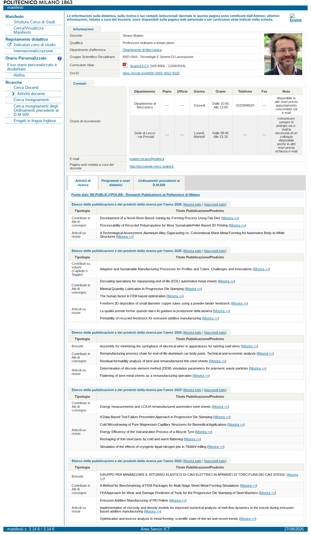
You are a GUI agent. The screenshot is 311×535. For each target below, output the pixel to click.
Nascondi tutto (214, 204)
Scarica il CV (139, 66)
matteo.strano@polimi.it (147, 159)
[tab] (83, 183)
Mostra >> (230, 218)
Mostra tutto (192, 204)
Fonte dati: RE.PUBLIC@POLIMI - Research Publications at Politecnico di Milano (135, 194)
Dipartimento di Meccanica (142, 50)
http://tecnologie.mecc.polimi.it (151, 166)
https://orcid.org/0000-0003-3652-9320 (151, 73)
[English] (296, 20)
